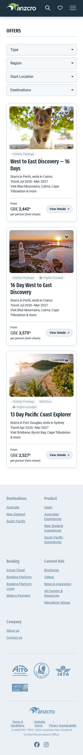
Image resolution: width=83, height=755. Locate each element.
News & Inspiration (57, 584)
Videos (49, 577)
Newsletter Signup (57, 602)
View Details (58, 209)
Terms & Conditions (17, 723)
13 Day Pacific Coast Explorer (40, 415)
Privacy (53, 725)
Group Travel (15, 570)
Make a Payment (18, 595)
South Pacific (15, 521)
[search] (47, 8)
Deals (48, 507)
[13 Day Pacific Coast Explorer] (41, 375)
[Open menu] (72, 8)
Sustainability (68, 725)
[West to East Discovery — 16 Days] (41, 127)
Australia (12, 507)
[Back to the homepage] (21, 7)
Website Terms (39, 723)
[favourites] (60, 8)
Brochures (51, 570)
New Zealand (15, 514)
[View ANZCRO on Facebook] (37, 744)
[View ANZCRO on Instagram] (46, 744)
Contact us (14, 637)
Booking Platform (19, 577)
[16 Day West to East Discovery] (41, 251)
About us (12, 630)
